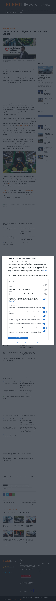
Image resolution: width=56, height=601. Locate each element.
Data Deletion (20, 342)
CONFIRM (18, 337)
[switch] (45, 285)
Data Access (28, 342)
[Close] (51, 258)
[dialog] (28, 300)
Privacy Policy (36, 342)
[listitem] (28, 282)
